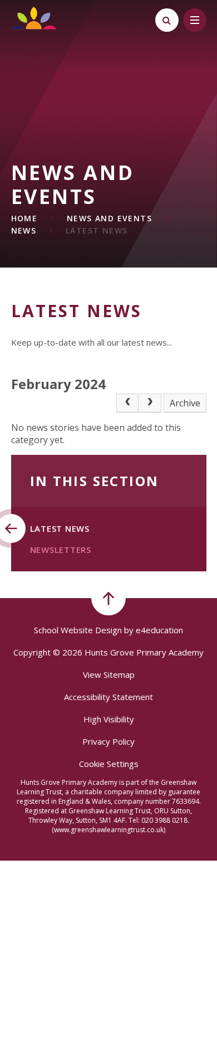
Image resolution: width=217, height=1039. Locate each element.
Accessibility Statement (108, 696)
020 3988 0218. (165, 820)
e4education (159, 629)
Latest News (96, 230)
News (24, 230)
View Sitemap (109, 674)
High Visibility (108, 719)
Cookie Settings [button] (109, 763)
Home (24, 218)
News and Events (109, 218)
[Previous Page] (127, 403)
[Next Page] (150, 403)
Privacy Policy (108, 741)
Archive (185, 403)
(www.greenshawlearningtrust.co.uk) (108, 829)
